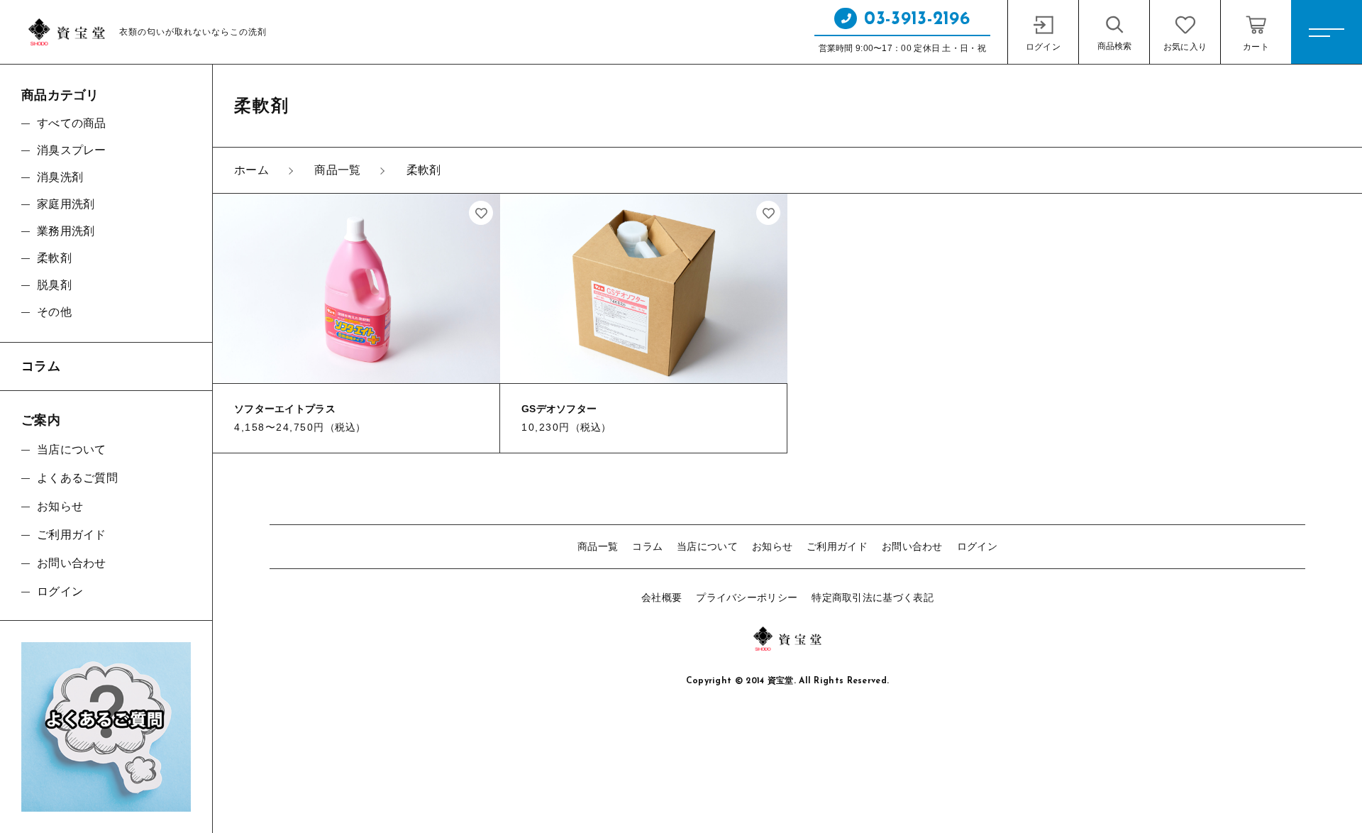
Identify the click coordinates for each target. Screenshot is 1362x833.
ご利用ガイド (837, 546)
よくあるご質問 (77, 478)
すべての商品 (71, 123)
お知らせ (772, 546)
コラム (647, 546)
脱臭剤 (54, 285)
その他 (54, 312)
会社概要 (661, 597)
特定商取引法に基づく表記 (873, 597)
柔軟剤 (54, 258)
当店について (707, 546)
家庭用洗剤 (66, 204)
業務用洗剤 (66, 231)
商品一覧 (597, 546)
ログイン (977, 546)
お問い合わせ (912, 546)
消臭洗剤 (60, 177)
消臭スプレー (71, 150)
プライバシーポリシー (746, 597)
